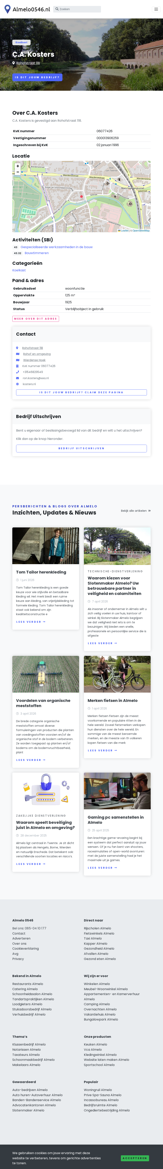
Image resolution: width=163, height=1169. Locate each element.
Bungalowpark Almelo (101, 1019)
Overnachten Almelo (100, 1009)
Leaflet (124, 230)
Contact (18, 933)
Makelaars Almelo (26, 1065)
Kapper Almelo (95, 943)
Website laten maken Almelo (106, 1059)
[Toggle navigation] (156, 9)
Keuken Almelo (95, 1044)
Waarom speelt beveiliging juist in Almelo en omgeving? (45, 825)
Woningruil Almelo (98, 1090)
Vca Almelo (93, 1049)
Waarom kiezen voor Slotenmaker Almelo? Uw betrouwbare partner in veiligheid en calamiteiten (114, 585)
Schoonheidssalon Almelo (32, 994)
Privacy (18, 959)
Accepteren (135, 1158)
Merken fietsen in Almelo (113, 700)
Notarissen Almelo (26, 1049)
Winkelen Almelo (97, 984)
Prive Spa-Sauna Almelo (102, 1095)
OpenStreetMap (141, 230)
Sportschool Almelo (99, 1065)
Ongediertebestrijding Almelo (107, 1110)
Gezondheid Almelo (99, 948)
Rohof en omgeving (37, 354)
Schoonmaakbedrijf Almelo (33, 1059)
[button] (81, 196)
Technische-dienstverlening (115, 571)
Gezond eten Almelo (100, 959)
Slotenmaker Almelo (28, 1110)
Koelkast (21, 42)
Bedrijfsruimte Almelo (100, 1105)
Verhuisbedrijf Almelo (29, 1014)
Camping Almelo (97, 1004)
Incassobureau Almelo (101, 1100)
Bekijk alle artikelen (134, 511)
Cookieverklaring (25, 948)
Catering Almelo (25, 989)
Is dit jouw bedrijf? (37, 77)
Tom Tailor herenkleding (41, 572)
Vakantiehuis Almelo (99, 1014)
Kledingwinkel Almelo (100, 1054)
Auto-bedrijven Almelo (30, 1090)
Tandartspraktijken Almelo (33, 999)
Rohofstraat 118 (28, 63)
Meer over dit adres (35, 318)
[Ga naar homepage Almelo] (26, 9)
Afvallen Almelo (96, 953)
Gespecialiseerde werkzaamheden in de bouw (57, 247)
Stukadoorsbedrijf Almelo (32, 1009)
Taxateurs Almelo (26, 1054)
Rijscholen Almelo (97, 928)
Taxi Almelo (93, 938)
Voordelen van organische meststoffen (43, 703)
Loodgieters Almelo (27, 1004)
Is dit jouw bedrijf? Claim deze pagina (81, 392)
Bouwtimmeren (37, 253)
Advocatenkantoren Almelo (34, 1105)
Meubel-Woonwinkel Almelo (106, 989)
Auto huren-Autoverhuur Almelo (37, 1095)
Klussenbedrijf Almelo (29, 1044)
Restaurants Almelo (27, 984)
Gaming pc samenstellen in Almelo (116, 819)
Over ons (19, 943)
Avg (15, 953)
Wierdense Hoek (34, 360)
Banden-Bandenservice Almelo (36, 1100)
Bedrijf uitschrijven (81, 448)
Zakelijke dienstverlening (41, 816)
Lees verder (28, 622)
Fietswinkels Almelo (99, 933)
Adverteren (21, 938)
